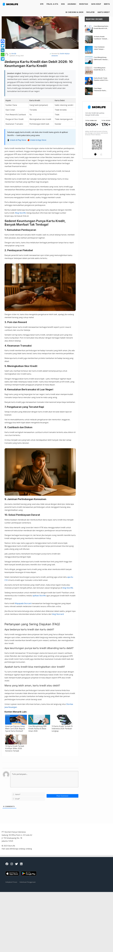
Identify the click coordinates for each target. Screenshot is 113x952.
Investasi (83, 4)
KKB (63, 4)
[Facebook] (2, 41)
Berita (107, 4)
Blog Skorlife (20, 213)
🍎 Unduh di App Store (36, 140)
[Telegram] (2, 59)
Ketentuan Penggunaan (28, 882)
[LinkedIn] (2, 50)
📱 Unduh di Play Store (16, 140)
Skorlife (13, 54)
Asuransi (72, 4)
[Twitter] (2, 45)
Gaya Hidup (96, 4)
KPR (41, 4)
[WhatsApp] (2, 54)
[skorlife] (11, 4)
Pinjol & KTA (52, 4)
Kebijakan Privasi (11, 882)
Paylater (90, 12)
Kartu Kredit (104, 12)
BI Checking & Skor (74, 12)
